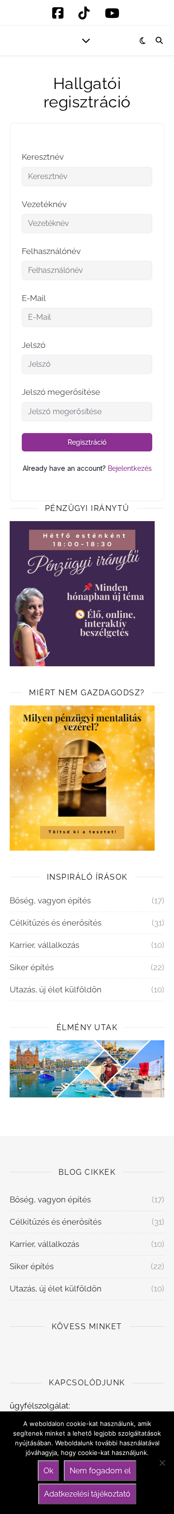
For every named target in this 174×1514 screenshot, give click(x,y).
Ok (48, 1470)
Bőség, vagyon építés (50, 900)
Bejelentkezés (130, 468)
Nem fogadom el (100, 1470)
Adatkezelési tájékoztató (87, 1494)
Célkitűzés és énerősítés (56, 923)
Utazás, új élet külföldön (56, 989)
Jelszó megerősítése (61, 392)
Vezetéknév (44, 204)
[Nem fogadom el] (162, 1463)
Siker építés (32, 967)
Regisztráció (87, 442)
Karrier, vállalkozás (44, 945)
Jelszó (33, 345)
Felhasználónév (51, 251)
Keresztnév (43, 157)
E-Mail (34, 298)
